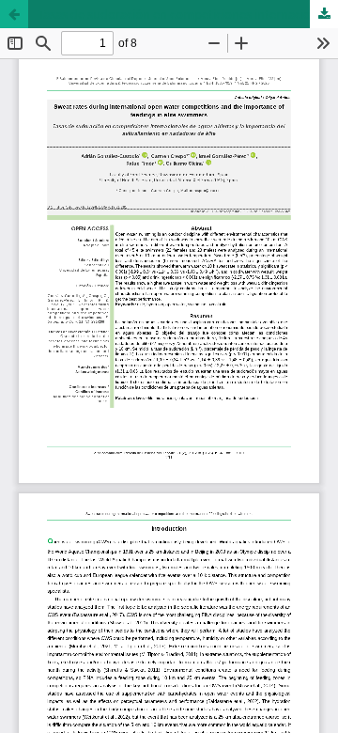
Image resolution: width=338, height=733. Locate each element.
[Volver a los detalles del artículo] (14, 14)
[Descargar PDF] (324, 14)
